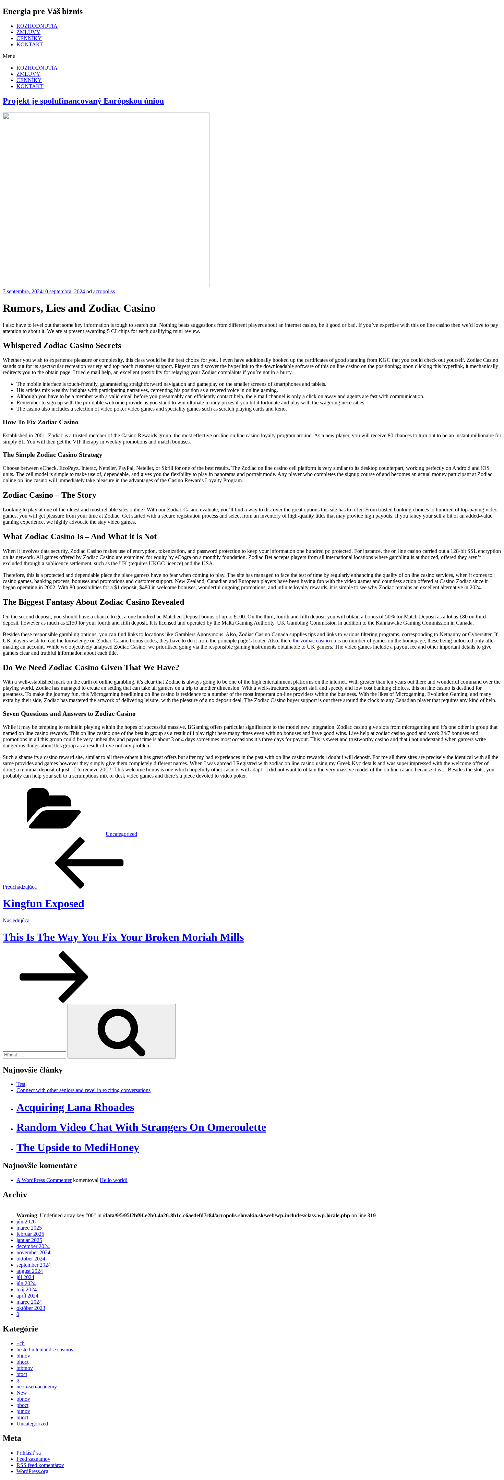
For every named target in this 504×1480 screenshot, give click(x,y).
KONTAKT (30, 44)
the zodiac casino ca (314, 640)
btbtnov (24, 1368)
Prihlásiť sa (28, 1453)
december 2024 (33, 1246)
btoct (21, 1374)
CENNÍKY (29, 38)
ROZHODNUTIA (37, 26)
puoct (22, 1417)
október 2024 (30, 1259)
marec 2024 (29, 1302)
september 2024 (33, 1265)
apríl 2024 (27, 1296)
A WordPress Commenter (44, 1180)
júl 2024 (25, 1277)
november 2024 (33, 1252)
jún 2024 (26, 1283)
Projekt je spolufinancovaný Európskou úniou (83, 100)
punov (23, 1411)
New (21, 1393)
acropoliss (104, 291)
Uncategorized (121, 834)
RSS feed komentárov (40, 1465)
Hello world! (114, 1180)
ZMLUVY (28, 32)
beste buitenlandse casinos (44, 1349)
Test (20, 1084)
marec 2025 (29, 1228)
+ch (20, 1343)
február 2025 (30, 1234)
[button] (252, 56)
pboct (22, 1405)
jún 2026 (26, 1221)
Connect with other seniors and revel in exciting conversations (83, 1090)
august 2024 (29, 1271)
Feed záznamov (33, 1459)
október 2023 (30, 1308)
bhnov (23, 1356)
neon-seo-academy (36, 1386)
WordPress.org (32, 1471)
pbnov (23, 1399)
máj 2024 (26, 1289)
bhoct (22, 1362)
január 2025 (29, 1240)
